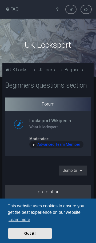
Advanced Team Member (58, 144)
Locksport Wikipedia (50, 120)
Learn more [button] (19, 219)
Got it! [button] (30, 233)
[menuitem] (12, 9)
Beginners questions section (46, 85)
